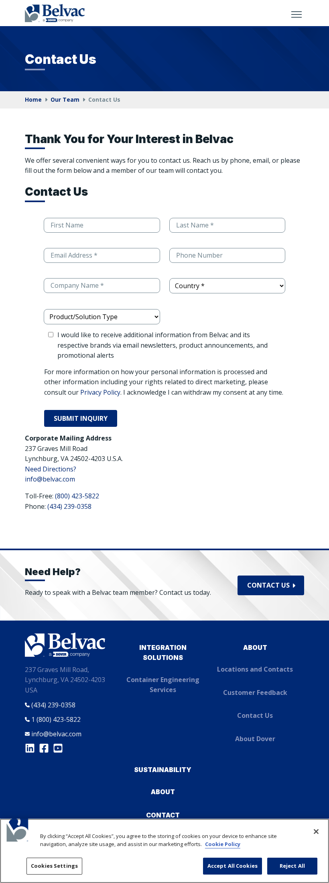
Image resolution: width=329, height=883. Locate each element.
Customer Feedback (255, 692)
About (255, 647)
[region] (164, 851)
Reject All (292, 865)
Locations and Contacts (255, 669)
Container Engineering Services (162, 685)
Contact (163, 815)
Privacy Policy (100, 392)
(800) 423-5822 (77, 496)
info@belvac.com (50, 479)
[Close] (316, 831)
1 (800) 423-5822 (56, 719)
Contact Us (268, 585)
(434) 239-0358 (69, 506)
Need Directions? (50, 469)
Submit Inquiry (81, 418)
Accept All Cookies (232, 865)
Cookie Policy (222, 844)
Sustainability (162, 770)
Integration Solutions (163, 652)
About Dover (255, 738)
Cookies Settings (54, 865)
